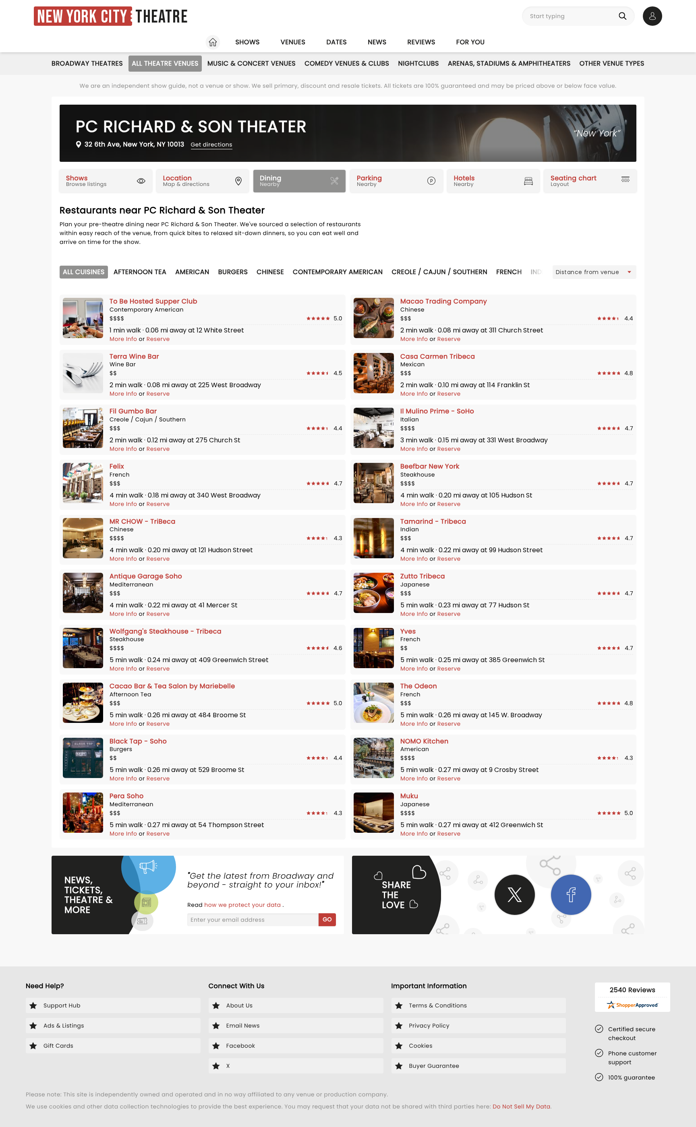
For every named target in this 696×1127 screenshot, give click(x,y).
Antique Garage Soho (146, 576)
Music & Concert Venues (251, 63)
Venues (293, 42)
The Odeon (418, 686)
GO (327, 919)
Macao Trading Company (443, 301)
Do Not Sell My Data (521, 1106)
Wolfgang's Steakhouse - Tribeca (166, 631)
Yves (408, 631)
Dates (336, 42)
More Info (124, 339)
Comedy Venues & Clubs (346, 63)
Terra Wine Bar (134, 356)
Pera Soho (127, 796)
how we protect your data (243, 905)
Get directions (211, 144)
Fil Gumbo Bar (133, 411)
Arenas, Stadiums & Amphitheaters (509, 63)
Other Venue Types (612, 63)
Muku (409, 796)
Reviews (421, 42)
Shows (247, 42)
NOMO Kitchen (424, 741)
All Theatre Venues (165, 63)
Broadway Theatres (87, 63)
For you (470, 42)
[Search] (624, 16)
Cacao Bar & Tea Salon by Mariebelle (172, 686)
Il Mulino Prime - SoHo (437, 411)
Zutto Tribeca (422, 576)
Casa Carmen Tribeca (437, 356)
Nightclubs (418, 63)
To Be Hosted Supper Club (153, 301)
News (377, 42)
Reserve (158, 339)
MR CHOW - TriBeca (143, 521)
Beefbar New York (430, 466)
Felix (117, 466)
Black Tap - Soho (138, 741)
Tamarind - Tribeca (433, 521)
